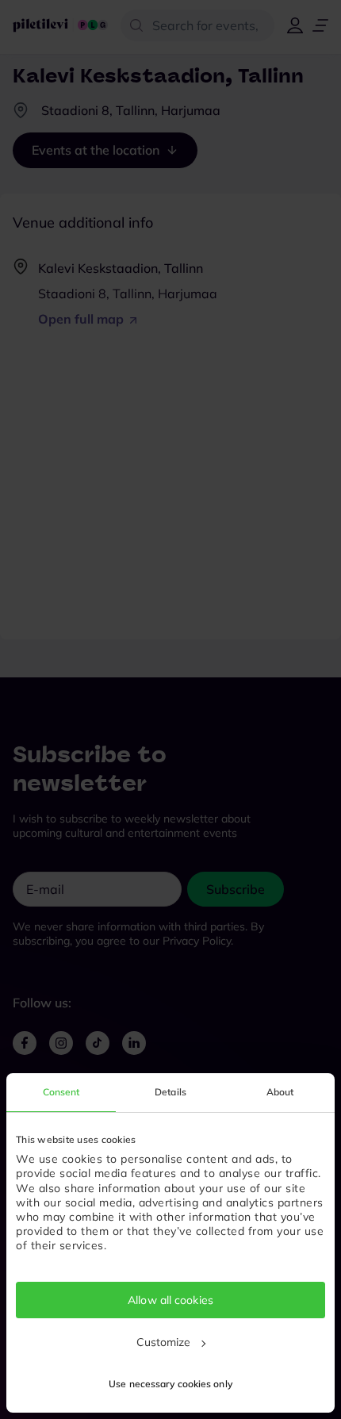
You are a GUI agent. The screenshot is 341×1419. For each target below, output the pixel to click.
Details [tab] (170, 1092)
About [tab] (280, 1092)
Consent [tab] (61, 1092)
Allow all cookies (170, 1300)
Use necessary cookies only (170, 1384)
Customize (163, 1342)
